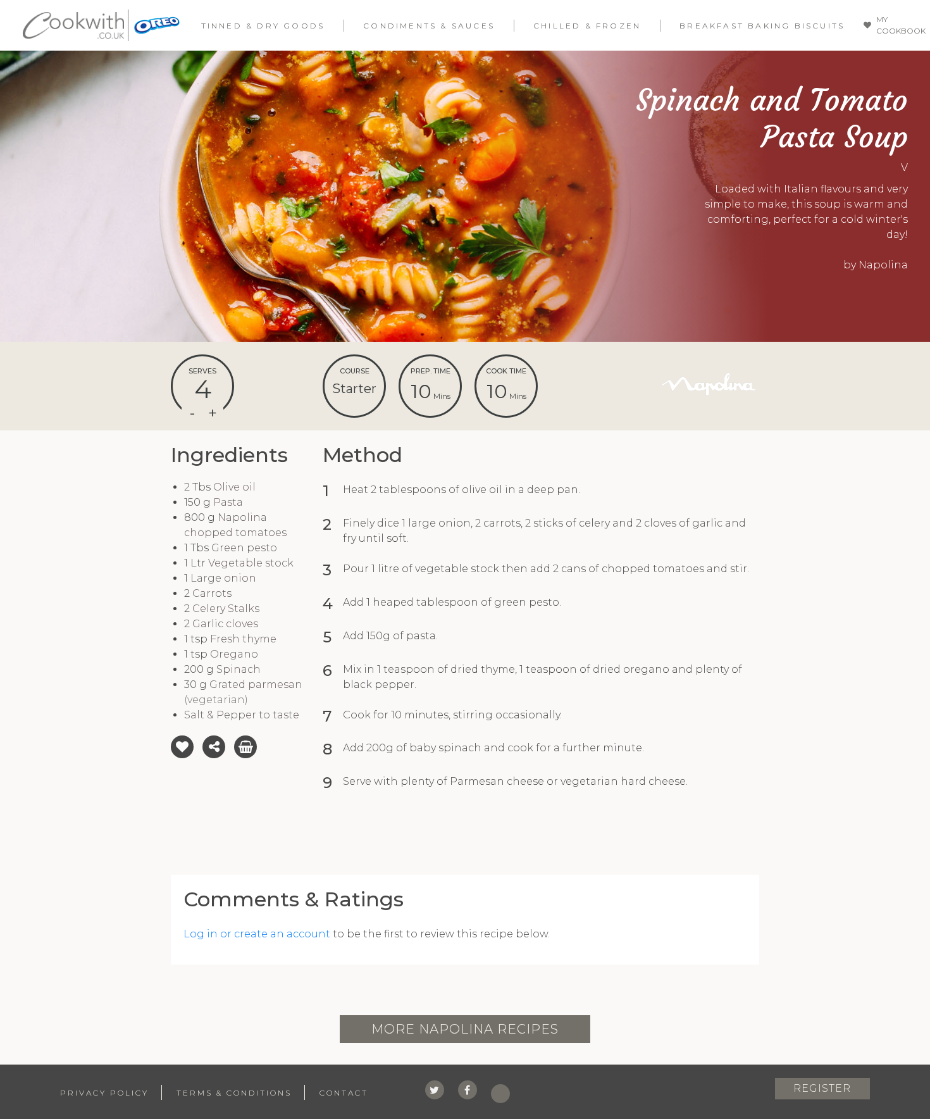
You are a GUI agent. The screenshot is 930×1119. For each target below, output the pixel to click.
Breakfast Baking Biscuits (762, 25)
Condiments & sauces (429, 25)
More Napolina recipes (465, 1029)
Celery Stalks (225, 609)
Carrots (212, 593)
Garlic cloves (225, 624)
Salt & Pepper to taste (241, 715)
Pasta (228, 502)
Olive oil (234, 487)
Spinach (238, 669)
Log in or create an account (256, 934)
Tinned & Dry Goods (263, 25)
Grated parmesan (255, 684)
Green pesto (244, 548)
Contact (343, 1092)
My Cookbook (901, 25)
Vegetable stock (251, 563)
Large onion (223, 578)
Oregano (234, 654)
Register (822, 1088)
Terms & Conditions (234, 1092)
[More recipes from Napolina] (708, 385)
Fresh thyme (243, 639)
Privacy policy (104, 1092)
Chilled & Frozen (587, 25)
